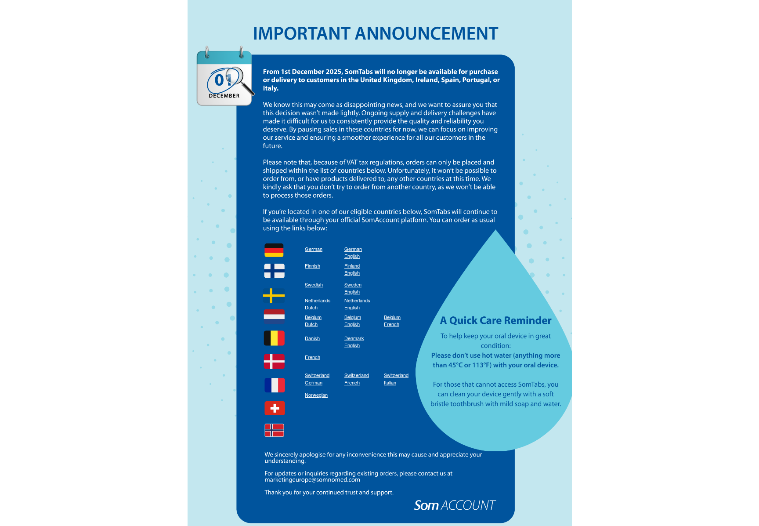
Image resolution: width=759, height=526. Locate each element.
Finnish (312, 265)
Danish (312, 337)
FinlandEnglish (352, 269)
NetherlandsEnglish (357, 304)
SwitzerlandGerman (317, 378)
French (312, 356)
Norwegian (316, 394)
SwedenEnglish (352, 288)
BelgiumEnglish (352, 320)
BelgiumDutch (313, 320)
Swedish (314, 284)
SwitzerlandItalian (396, 378)
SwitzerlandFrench (356, 378)
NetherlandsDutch (318, 304)
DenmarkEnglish (354, 341)
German (313, 248)
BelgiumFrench (392, 320)
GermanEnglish (353, 252)
